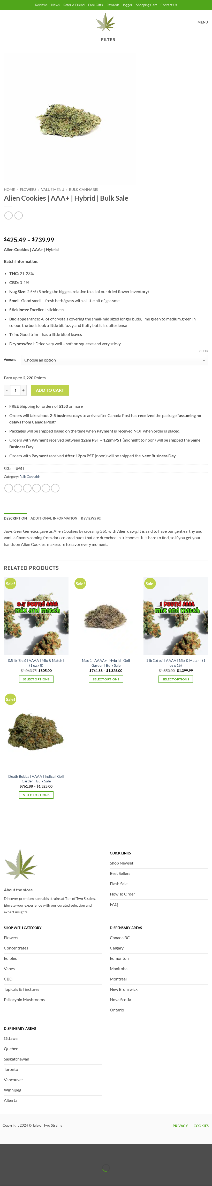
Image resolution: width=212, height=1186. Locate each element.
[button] (23, 22)
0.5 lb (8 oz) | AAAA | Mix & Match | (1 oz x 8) (36, 662)
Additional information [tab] (54, 518)
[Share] (35, 1155)
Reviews (41, 5)
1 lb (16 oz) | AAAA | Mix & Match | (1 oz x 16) (175, 662)
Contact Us (169, 5)
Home (9, 189)
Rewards (113, 5)
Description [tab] (15, 518)
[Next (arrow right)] (20, 1177)
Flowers (28, 189)
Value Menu (52, 189)
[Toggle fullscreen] (20, 1155)
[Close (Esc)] (50, 1155)
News (55, 5)
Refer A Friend (74, 5)
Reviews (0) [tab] (91, 518)
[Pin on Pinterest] (46, 488)
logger (127, 5)
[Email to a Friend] (36, 488)
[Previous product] (18, 215)
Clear (203, 351)
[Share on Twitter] (27, 488)
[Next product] (8, 215)
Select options (36, 679)
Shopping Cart (146, 5)
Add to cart (50, 390)
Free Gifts (95, 5)
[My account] (6, 22)
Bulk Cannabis (83, 189)
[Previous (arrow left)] (5, 1177)
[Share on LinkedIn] (55, 488)
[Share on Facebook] (18, 488)
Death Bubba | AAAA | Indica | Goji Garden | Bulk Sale (36, 778)
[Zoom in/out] (5, 1155)
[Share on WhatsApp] (8, 488)
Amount (10, 360)
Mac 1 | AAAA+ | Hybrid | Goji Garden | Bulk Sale (106, 662)
